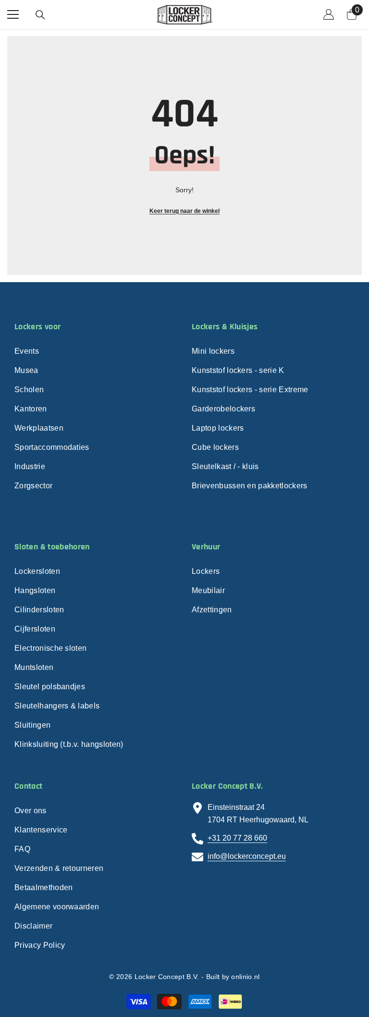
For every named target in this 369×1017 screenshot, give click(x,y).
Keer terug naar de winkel (184, 211)
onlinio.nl (245, 976)
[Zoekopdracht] (40, 15)
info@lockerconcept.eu (247, 856)
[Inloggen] (328, 14)
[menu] (13, 14)
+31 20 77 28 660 (237, 838)
